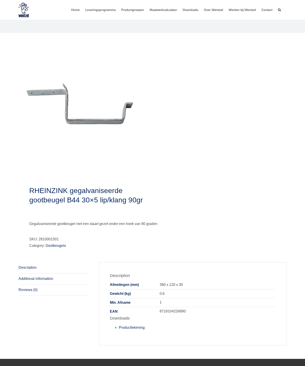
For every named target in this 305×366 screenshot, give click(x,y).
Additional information (36, 279)
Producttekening (132, 327)
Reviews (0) (28, 290)
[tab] (53, 267)
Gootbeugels (56, 245)
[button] (279, 9)
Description (28, 267)
